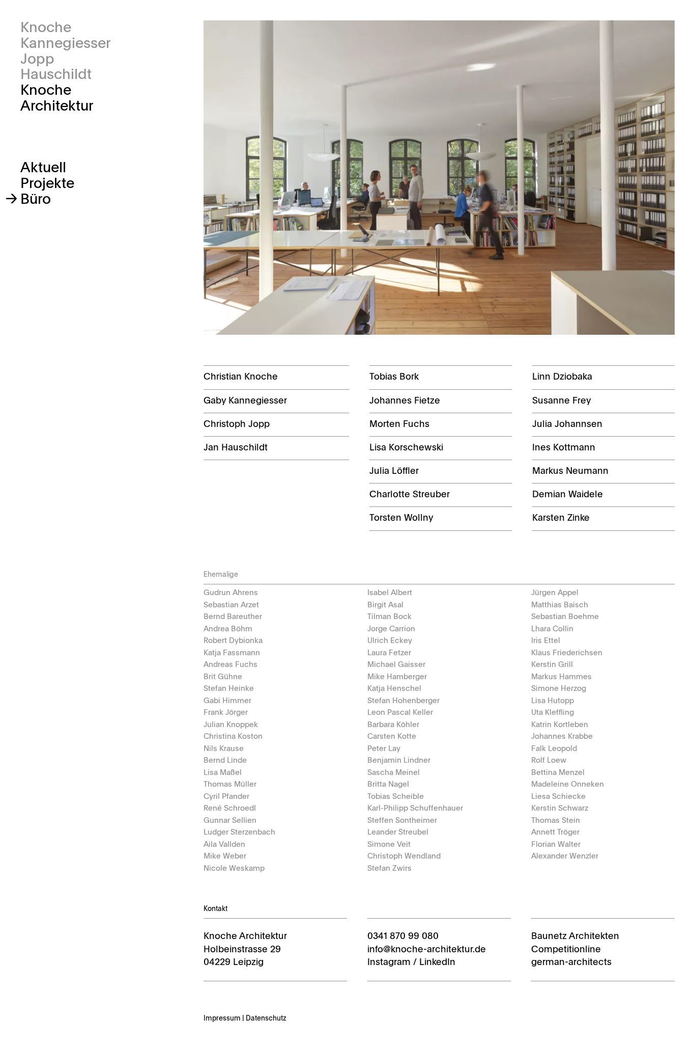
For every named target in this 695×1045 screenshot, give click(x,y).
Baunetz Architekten (575, 936)
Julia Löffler (394, 471)
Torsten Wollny (401, 518)
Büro (35, 200)
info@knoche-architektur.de (426, 949)
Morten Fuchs (399, 424)
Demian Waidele (567, 494)
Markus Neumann (570, 471)
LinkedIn (437, 962)
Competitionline (566, 949)
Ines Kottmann (563, 447)
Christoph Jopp (237, 424)
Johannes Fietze (404, 401)
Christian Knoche (241, 377)
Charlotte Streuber (409, 494)
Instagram (389, 962)
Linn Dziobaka (562, 377)
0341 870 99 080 (403, 936)
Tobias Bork (394, 377)
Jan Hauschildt (236, 447)
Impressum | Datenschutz (245, 1018)
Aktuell (43, 168)
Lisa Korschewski (406, 447)
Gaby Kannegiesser (245, 401)
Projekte (47, 184)
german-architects (571, 962)
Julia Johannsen (567, 424)
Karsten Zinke (561, 518)
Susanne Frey (561, 401)
